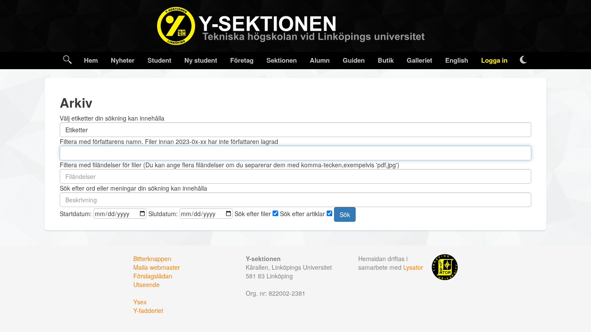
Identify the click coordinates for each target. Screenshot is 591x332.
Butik (386, 60)
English (456, 60)
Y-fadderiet (148, 310)
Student (159, 60)
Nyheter (123, 60)
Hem (91, 60)
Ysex (140, 301)
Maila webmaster (156, 267)
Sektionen (282, 60)
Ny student (200, 60)
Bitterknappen (152, 258)
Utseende (146, 284)
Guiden (354, 60)
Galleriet (419, 60)
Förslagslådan (152, 275)
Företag (242, 60)
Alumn (320, 60)
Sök (345, 214)
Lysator (413, 267)
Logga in (494, 60)
